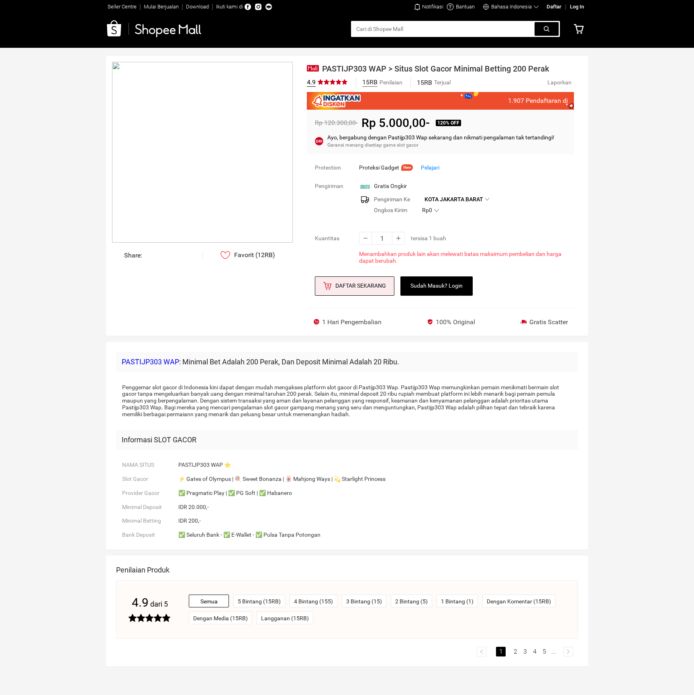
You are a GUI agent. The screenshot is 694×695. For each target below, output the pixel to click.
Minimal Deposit (142, 507)
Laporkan (559, 82)
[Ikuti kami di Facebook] (248, 7)
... (553, 651)
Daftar (554, 7)
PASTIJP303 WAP (150, 362)
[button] (428, 7)
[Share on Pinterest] (173, 255)
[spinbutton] (382, 238)
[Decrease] (365, 238)
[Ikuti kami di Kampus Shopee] (268, 7)
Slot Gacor (135, 479)
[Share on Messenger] (149, 255)
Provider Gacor (140, 493)
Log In (577, 7)
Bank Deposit (138, 534)
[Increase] (398, 238)
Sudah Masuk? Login (436, 285)
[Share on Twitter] (185, 255)
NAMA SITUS (138, 465)
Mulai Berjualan (161, 7)
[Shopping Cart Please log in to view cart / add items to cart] (581, 29)
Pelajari (430, 167)
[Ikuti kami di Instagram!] (258, 7)
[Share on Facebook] (161, 255)
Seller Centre (122, 7)
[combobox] (443, 29)
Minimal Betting (141, 520)
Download (197, 7)
